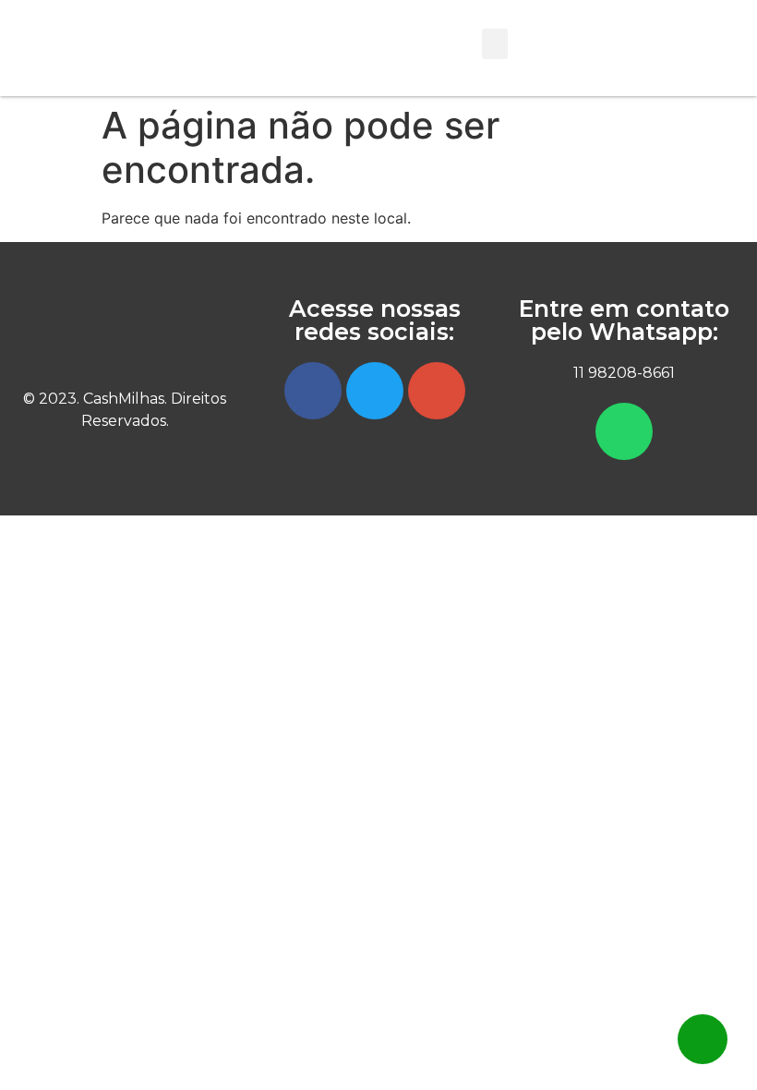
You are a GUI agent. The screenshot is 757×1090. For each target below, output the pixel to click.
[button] (495, 44)
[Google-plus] (436, 390)
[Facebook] (313, 390)
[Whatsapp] (624, 431)
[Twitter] (374, 390)
